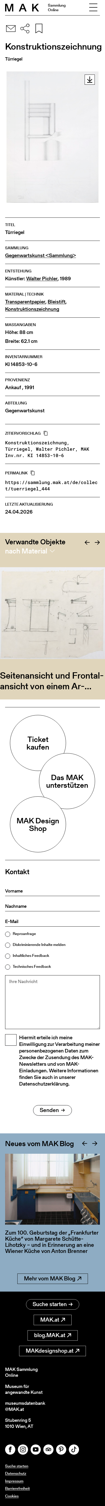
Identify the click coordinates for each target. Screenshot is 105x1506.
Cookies (12, 1496)
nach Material (26, 551)
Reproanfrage (24, 933)
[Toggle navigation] (93, 8)
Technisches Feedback (32, 966)
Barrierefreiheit (17, 1488)
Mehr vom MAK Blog (49, 1278)
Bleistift (56, 302)
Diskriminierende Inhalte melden (39, 944)
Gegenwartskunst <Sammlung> (40, 255)
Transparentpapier (25, 302)
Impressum (14, 1481)
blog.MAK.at (49, 1335)
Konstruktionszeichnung (32, 309)
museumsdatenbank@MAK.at (25, 1406)
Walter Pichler (42, 278)
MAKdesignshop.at (49, 1351)
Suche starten (50, 1304)
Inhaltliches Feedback (31, 955)
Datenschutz (15, 1473)
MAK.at (49, 1320)
